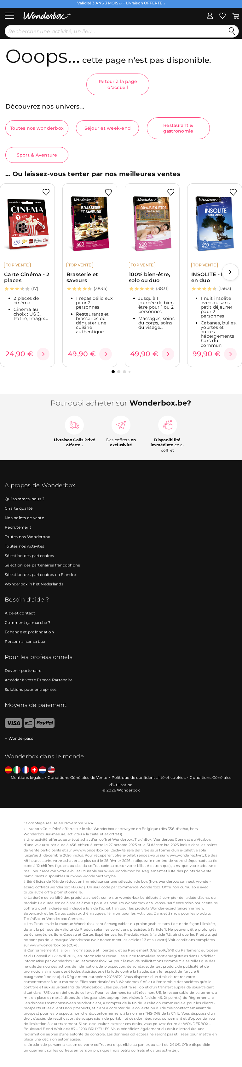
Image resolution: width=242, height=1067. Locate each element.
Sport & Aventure (37, 155)
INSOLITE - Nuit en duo (212, 277)
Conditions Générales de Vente (77, 777)
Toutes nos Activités (24, 546)
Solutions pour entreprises (31, 689)
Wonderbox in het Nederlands (34, 584)
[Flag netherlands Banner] (42, 770)
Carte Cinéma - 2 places (26, 277)
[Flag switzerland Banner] (34, 770)
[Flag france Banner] (25, 770)
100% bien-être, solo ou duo (149, 277)
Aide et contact (20, 613)
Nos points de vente (24, 517)
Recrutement (18, 527)
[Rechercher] (232, 31)
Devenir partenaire (23, 670)
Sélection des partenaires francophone (42, 565)
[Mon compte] (210, 15)
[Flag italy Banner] (16, 770)
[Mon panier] (235, 15)
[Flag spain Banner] (8, 770)
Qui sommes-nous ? (24, 498)
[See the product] (43, 354)
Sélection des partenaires (29, 555)
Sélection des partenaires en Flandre (40, 574)
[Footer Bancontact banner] (29, 726)
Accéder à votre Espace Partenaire (38, 680)
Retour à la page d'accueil (118, 84)
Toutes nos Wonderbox (27, 536)
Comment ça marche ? (27, 622)
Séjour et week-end (107, 128)
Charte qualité (19, 508)
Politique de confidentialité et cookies (149, 777)
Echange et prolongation (29, 632)
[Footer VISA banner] (13, 726)
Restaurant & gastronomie (178, 128)
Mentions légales (27, 777)
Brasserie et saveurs (82, 277)
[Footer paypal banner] (45, 726)
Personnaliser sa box (25, 641)
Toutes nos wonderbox (37, 128)
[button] (230, 272)
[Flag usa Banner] (51, 770)
